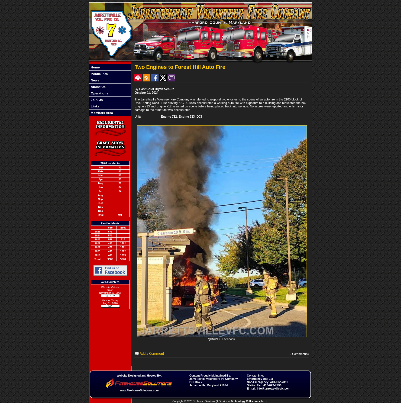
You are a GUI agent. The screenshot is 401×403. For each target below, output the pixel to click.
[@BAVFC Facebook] (222, 336)
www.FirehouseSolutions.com (139, 390)
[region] (110, 90)
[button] (110, 73)
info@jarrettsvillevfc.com (273, 388)
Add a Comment (152, 354)
